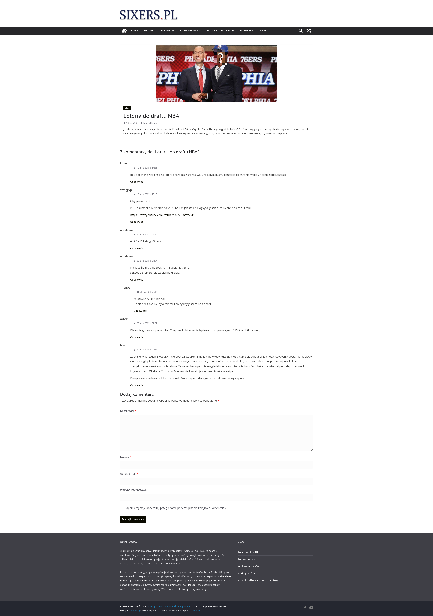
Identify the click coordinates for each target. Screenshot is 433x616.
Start (134, 30)
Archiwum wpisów (248, 566)
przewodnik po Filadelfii (182, 584)
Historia (148, 30)
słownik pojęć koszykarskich (212, 580)
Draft (127, 108)
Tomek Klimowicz (151, 123)
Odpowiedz (136, 181)
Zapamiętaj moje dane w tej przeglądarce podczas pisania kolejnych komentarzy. (175, 508)
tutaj (203, 589)
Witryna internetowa (133, 490)
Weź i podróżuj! (247, 573)
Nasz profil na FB (248, 552)
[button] (172, 30)
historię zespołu (151, 580)
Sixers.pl (124, 550)
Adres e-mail (129, 473)
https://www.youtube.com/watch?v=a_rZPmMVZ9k (162, 215)
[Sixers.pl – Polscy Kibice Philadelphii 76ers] (124, 31)
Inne (263, 30)
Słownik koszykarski (220, 30)
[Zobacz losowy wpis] (309, 31)
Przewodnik (247, 30)
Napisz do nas (246, 559)
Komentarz (128, 411)
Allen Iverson (188, 30)
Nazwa (125, 457)
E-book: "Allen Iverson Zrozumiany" (258, 580)
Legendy (165, 30)
